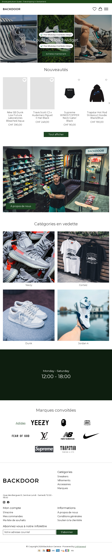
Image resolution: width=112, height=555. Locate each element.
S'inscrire (8, 512)
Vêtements (63, 480)
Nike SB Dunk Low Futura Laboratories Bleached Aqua (15, 116)
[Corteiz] (87, 423)
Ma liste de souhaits (14, 520)
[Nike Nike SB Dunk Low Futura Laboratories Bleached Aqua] (15, 93)
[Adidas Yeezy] (40, 423)
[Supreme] (44, 449)
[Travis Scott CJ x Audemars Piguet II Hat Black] (42, 93)
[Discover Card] (62, 550)
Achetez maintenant (56, 54)
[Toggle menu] (106, 9)
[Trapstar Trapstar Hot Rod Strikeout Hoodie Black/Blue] (97, 93)
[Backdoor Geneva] (11, 9)
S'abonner (67, 532)
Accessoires (64, 484)
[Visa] (53, 550)
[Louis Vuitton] (44, 436)
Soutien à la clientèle (69, 520)
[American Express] (58, 550)
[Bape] (64, 423)
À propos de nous (67, 512)
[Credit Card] (44, 550)
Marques (62, 488)
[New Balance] (68, 436)
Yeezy (28, 285)
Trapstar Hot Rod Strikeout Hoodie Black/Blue (97, 115)
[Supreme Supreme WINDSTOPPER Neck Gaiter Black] (69, 93)
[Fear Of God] (21, 436)
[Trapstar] (68, 449)
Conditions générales (69, 516)
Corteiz (83, 285)
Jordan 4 (83, 343)
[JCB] (67, 550)
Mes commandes (13, 516)
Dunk (28, 343)
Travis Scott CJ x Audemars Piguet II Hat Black (42, 115)
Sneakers (62, 476)
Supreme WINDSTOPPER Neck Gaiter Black (69, 116)
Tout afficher (56, 134)
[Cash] (39, 550)
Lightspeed (80, 546)
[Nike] (91, 436)
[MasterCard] (48, 550)
